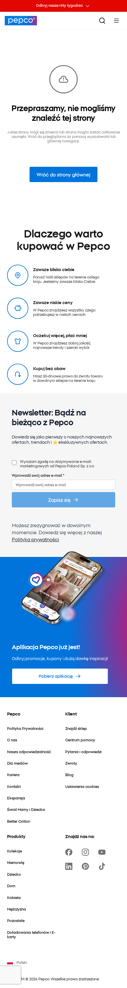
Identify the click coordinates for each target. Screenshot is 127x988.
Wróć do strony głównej (63, 174)
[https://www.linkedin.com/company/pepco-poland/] (70, 866)
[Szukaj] (102, 21)
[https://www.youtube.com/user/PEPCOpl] (103, 852)
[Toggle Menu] (116, 21)
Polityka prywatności (35, 539)
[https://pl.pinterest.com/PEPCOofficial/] (86, 866)
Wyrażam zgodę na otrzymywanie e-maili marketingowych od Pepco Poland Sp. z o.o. (57, 463)
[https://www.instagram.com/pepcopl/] (86, 852)
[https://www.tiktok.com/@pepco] (103, 866)
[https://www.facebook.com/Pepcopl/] (70, 852)
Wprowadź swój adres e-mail (38, 475)
